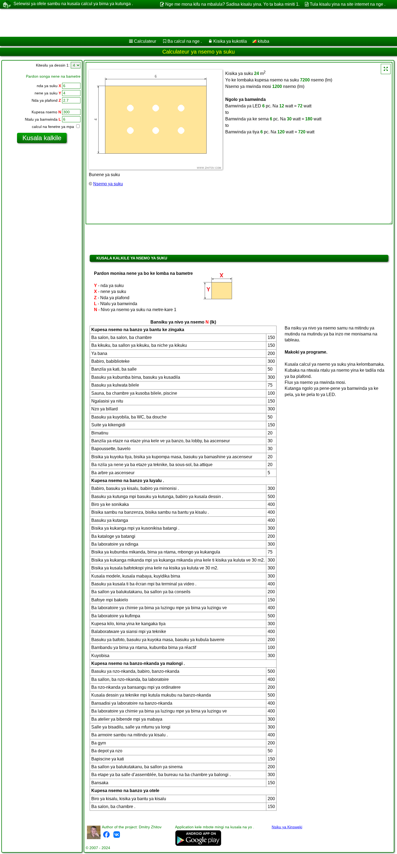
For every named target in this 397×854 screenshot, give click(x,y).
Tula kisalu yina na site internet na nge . (347, 4)
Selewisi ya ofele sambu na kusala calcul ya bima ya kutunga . (73, 3)
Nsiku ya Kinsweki (287, 827)
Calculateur (145, 41)
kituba (263, 41)
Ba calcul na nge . (184, 41)
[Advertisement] (164, 23)
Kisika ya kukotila (230, 41)
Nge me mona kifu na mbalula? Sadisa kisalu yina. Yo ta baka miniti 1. (232, 4)
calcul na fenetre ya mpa (53, 126)
